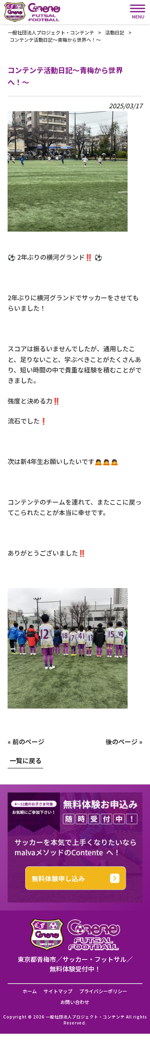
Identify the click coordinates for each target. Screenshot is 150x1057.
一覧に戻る (26, 760)
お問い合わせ (74, 1002)
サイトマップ (58, 991)
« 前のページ (26, 741)
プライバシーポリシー (103, 991)
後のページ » (124, 741)
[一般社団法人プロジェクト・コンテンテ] (32, 12)
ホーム (29, 991)
